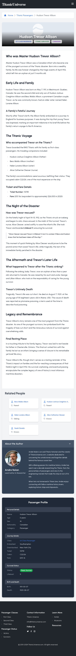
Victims (6, 633)
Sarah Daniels (19, 428)
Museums (58, 620)
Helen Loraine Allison (22, 415)
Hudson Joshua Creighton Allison (58, 402)
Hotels (56, 617)
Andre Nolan (12, 469)
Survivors (6, 637)
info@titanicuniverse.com (36, 622)
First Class (7, 617)
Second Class (8, 620)
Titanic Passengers (25, 15)
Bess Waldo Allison (21, 402)
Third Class (7, 624)
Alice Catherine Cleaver (56, 415)
